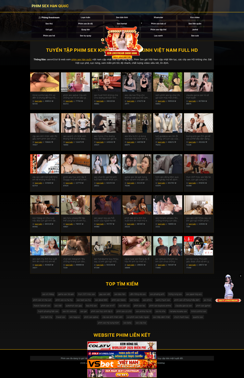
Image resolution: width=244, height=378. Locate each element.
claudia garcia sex (183, 305)
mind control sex (198, 311)
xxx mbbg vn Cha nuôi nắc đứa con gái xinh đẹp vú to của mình (44, 219)
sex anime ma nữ (143, 311)
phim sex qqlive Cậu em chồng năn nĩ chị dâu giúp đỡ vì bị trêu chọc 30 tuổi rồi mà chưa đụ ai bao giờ (75, 96)
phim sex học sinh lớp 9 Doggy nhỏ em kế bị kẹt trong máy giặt (74, 178)
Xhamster (158, 17)
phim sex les (139, 305)
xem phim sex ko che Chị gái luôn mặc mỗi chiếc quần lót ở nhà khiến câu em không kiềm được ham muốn (167, 96)
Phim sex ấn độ (85, 23)
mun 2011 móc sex (86, 294)
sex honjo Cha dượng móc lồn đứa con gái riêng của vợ (106, 137)
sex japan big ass (194, 294)
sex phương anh (157, 294)
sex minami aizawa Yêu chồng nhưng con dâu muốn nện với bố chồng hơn (167, 219)
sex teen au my (84, 300)
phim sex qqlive (91, 317)
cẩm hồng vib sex (138, 294)
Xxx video (195, 17)
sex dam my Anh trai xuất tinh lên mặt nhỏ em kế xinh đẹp (44, 260)
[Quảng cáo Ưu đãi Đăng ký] (122, 355)
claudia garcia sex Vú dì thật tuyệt (197, 96)
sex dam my (46, 317)
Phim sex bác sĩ (158, 23)
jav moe (207, 300)
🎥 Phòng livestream (49, 17)
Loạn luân (85, 17)
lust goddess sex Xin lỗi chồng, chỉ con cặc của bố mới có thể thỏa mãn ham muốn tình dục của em (166, 137)
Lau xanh (158, 35)
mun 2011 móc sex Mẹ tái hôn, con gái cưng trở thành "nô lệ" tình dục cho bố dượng (198, 178)
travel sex (60, 317)
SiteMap (161, 363)
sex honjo (134, 300)
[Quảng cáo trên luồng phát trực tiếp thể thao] (122, 373)
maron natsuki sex (42, 305)
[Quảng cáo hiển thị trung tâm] (122, 42)
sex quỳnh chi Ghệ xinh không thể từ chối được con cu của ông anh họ (74, 137)
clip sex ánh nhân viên (113, 317)
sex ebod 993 (101, 300)
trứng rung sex (175, 294)
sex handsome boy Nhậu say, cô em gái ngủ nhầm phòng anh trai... (106, 260)
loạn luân (38, 101)
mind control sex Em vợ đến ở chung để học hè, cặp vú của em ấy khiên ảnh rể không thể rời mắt (44, 96)
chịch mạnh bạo (181, 317)
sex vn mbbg (48, 294)
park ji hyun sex (163, 300)
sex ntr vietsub (69, 311)
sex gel (83, 311)
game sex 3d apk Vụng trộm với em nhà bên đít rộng (136, 178)
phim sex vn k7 (108, 305)
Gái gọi (49, 29)
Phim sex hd (49, 35)
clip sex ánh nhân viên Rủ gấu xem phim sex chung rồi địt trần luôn (44, 137)
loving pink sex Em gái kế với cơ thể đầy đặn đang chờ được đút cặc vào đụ (198, 137)
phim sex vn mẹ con (42, 300)
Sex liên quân (195, 23)
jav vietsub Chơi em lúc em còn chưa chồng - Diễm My (166, 260)
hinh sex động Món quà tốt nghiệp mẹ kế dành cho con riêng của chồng (167, 178)
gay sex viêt (104, 294)
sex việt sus (124, 305)
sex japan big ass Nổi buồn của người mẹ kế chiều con (105, 219)
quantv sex (198, 317)
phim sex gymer (203, 305)
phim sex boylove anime (160, 305)
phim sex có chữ (124, 311)
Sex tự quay (85, 35)
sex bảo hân (119, 294)
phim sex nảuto (119, 300)
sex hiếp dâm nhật (161, 317)
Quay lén (85, 29)
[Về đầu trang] (237, 374)
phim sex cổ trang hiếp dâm (187, 300)
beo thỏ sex (91, 305)
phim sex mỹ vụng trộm (108, 322)
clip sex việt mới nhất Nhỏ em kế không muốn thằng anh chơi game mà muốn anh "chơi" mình (44, 178)
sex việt (58, 305)
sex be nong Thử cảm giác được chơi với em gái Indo (198, 260)
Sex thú (49, 23)
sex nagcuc (74, 317)
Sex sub (195, 35)
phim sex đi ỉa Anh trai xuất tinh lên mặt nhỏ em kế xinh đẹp (137, 219)
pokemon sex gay (74, 305)
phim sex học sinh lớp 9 (101, 311)
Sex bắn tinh (122, 17)
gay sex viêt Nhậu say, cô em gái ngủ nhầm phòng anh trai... (198, 219)
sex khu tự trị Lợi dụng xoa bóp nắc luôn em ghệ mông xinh (137, 137)
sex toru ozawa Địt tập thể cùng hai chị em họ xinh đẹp (74, 219)
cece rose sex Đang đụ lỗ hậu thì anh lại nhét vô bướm (137, 260)
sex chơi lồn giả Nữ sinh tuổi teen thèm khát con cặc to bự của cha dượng (106, 178)
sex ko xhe (160, 311)
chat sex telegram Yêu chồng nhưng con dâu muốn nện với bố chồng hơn (74, 260)
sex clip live (141, 322)
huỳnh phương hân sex (48, 311)
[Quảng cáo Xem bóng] (122, 345)
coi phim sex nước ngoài (138, 317)
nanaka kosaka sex (178, 311)
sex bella (127, 322)
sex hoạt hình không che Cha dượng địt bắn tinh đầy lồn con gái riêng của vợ (106, 96)
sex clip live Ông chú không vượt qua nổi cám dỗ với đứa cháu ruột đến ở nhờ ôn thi (137, 96)
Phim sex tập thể (158, 29)
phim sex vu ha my (64, 300)
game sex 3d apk (66, 294)
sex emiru (147, 300)
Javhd (195, 29)
